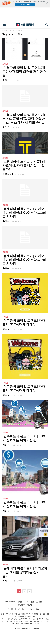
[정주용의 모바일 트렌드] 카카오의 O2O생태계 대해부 (23, 322)
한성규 (6, 80)
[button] (25, 3)
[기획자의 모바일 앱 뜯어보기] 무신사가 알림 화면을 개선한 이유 (24, 71)
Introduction (10, 602)
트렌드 (5, 157)
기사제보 (30, 602)
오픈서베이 (8, 174)
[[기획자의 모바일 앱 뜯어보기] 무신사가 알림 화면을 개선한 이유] (25, 49)
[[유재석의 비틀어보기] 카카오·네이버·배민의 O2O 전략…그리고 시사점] (25, 190)
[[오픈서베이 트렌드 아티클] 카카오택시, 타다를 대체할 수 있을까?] (25, 143)
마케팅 (5, 432)
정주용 (6, 329)
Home (4, 30)
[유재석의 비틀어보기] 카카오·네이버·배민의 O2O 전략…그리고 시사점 (24, 212)
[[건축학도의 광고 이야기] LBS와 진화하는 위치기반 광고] (25, 414)
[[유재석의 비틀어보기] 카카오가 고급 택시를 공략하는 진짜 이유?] (25, 538)
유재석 (6, 221)
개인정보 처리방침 (25, 605)
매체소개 (20, 602)
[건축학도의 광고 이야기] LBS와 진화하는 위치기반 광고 (23, 438)
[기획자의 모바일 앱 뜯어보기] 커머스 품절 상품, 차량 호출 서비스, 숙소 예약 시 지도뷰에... (23, 118)
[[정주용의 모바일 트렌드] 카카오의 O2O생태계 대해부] (25, 293)
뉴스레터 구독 (25, 4)
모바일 (5, 63)
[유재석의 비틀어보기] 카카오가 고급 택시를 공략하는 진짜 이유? (24, 572)
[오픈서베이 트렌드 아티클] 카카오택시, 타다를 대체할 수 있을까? (23, 165)
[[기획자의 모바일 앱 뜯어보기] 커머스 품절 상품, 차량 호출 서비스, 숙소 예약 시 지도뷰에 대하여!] (25, 96)
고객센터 (40, 602)
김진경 (6, 444)
